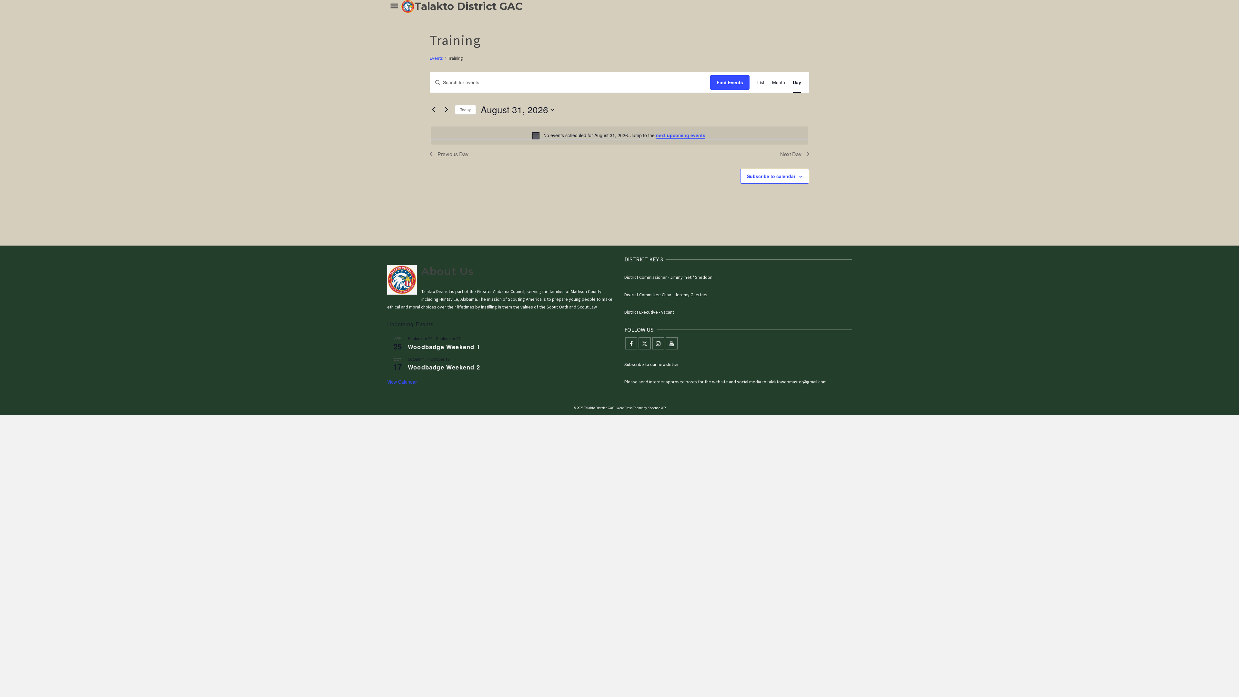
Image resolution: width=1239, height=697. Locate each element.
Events (436, 58)
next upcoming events (680, 135)
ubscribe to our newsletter (653, 364)
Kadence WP (657, 408)
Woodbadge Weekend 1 (444, 347)
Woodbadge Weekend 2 (444, 367)
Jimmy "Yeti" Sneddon (691, 277)
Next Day (790, 154)
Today (465, 109)
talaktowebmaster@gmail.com (797, 382)
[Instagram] (658, 343)
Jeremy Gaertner (691, 295)
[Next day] (446, 110)
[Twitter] (645, 343)
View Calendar (402, 382)
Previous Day (453, 154)
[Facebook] (631, 343)
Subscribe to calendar (771, 176)
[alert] (619, 135)
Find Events (730, 82)
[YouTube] (672, 343)
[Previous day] (434, 110)
